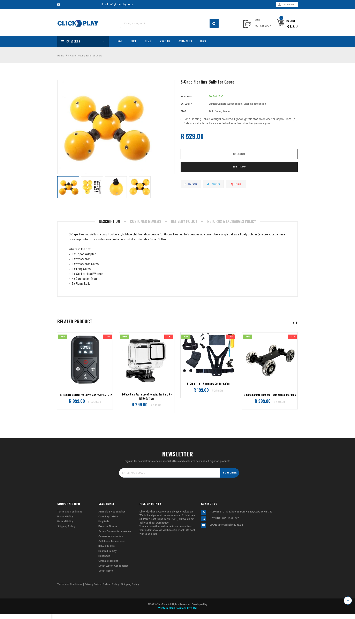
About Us (165, 41)
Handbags (104, 556)
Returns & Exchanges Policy (231, 221)
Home (119, 41)
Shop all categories (255, 103)
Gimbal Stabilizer (108, 560)
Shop (134, 41)
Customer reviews (145, 221)
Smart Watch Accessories (113, 565)
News (203, 41)
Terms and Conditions (69, 511)
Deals (148, 41)
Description (109, 221)
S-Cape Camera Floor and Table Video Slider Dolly (270, 395)
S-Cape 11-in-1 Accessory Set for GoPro (208, 384)
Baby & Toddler (106, 546)
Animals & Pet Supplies (112, 511)
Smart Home (105, 570)
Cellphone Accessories (111, 541)
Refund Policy (65, 521)
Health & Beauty (107, 551)
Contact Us (185, 41)
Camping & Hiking (108, 516)
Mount (227, 111)
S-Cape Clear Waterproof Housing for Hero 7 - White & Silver (147, 396)
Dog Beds (103, 521)
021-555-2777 (263, 25)
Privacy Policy (65, 516)
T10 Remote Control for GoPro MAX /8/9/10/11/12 (85, 395)
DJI (211, 111)
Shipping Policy (66, 526)
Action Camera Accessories (225, 103)
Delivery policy (184, 221)
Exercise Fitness (107, 526)
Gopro (218, 111)
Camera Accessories (110, 536)
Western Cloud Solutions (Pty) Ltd (177, 608)
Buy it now (239, 166)
